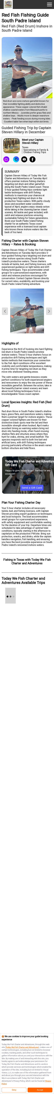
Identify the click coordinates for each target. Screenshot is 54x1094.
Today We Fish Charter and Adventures (22, 1047)
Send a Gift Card (32, 487)
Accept (40, 1090)
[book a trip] (6, 159)
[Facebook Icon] (33, 159)
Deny (14, 1090)
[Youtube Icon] (24, 159)
